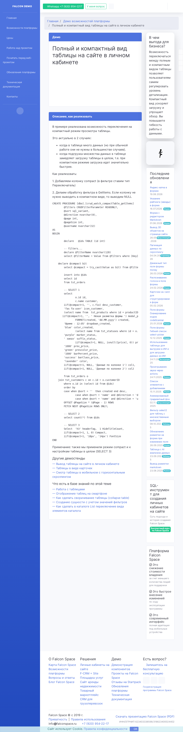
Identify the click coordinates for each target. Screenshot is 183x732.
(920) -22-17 (95, 723)
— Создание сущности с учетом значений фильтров (89, 502)
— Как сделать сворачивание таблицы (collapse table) (90, 498)
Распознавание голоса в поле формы (158, 281)
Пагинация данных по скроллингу (156, 248)
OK (136, 729)
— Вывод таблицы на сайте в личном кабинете (85, 464)
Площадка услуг (91, 677)
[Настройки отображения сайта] (112, 6)
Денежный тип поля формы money (158, 266)
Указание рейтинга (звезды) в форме (160, 202)
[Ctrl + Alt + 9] (179, 63)
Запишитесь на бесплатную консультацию (155, 669)
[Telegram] (146, 680)
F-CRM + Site (89, 673)
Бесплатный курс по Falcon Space (160, 529)
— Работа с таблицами (68, 489)
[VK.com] (164, 680)
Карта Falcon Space (62, 665)
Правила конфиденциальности (105, 729)
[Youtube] (155, 680)
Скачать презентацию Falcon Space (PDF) (144, 716)
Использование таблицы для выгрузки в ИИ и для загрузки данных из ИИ (159, 349)
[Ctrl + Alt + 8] (179, 57)
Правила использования (88, 719)
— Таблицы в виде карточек (72, 468)
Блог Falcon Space (61, 682)
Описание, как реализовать (72, 116)
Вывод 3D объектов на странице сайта (158, 230)
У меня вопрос (96, 6)
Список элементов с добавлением (157, 384)
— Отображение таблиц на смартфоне (79, 493)
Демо (56, 37)
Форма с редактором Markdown (157, 216)
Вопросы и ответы (62, 677)
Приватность (58, 719)
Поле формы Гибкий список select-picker (158, 331)
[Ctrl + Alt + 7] (179, 52)
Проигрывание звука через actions (158, 370)
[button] (160, 6)
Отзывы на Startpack (126, 682)
